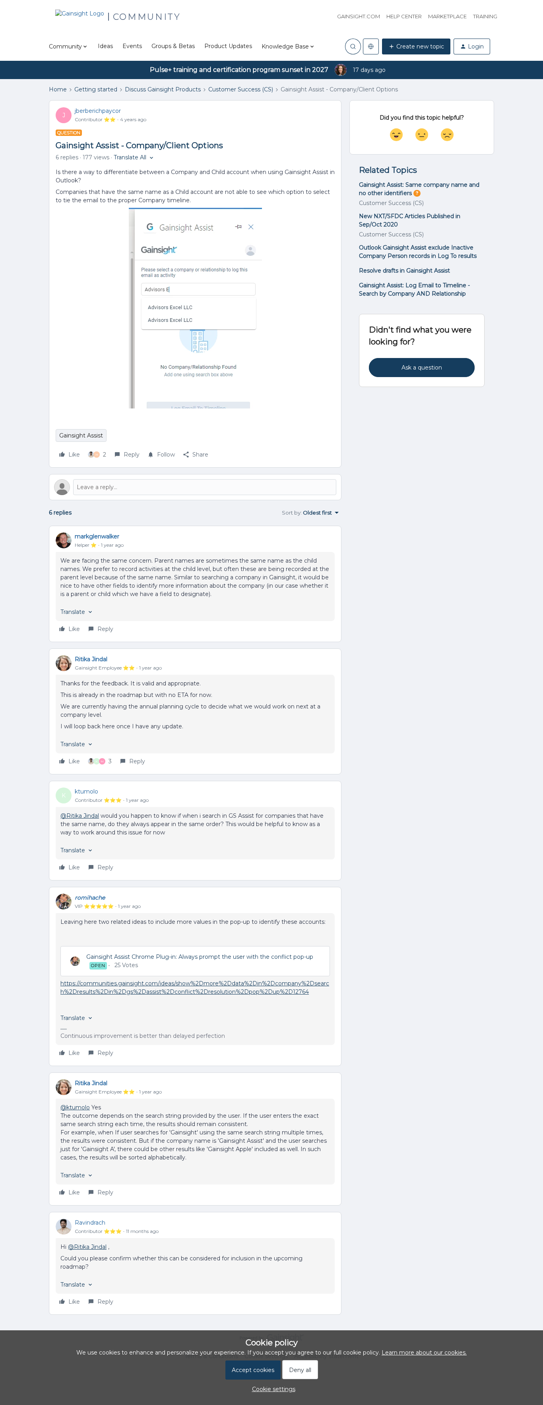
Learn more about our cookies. (424, 1352)
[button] (416, 46)
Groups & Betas (173, 46)
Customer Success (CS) (240, 89)
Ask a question (421, 367)
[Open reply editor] (195, 487)
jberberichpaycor (98, 110)
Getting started (95, 89)
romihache (90, 897)
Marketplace (447, 16)
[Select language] (371, 46)
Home (58, 89)
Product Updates (228, 46)
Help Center (404, 16)
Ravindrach (90, 1222)
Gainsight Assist (81, 435)
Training (485, 16)
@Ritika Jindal (79, 815)
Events (132, 46)
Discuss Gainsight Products (163, 89)
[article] (195, 583)
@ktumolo (75, 1107)
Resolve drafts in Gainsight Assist (404, 270)
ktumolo (86, 791)
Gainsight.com (358, 16)
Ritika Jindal (91, 659)
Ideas (105, 46)
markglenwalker (97, 536)
